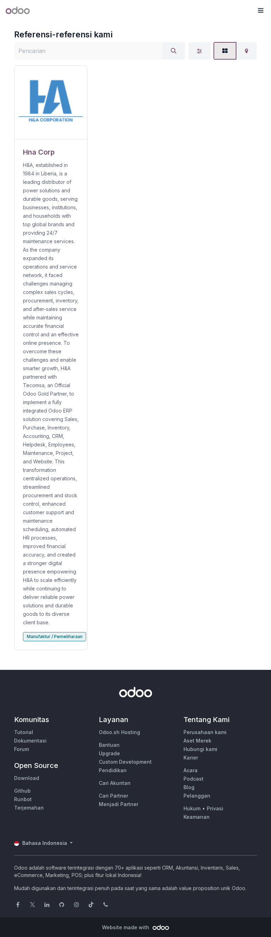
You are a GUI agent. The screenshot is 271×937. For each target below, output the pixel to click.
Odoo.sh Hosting (119, 732)
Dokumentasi (30, 741)
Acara (190, 770)
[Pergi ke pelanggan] (50, 102)
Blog (188, 787)
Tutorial (23, 732)
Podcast (193, 779)
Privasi (215, 808)
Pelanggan (196, 796)
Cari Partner (113, 796)
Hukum (191, 808)
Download (26, 778)
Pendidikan (113, 770)
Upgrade (109, 753)
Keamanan (196, 817)
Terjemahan (29, 808)
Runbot (23, 799)
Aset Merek (197, 741)
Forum (21, 749)
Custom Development (125, 762)
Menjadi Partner (118, 804)
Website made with (126, 927)
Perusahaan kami (205, 732)
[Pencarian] (173, 51)
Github (22, 791)
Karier (190, 758)
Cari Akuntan (115, 783)
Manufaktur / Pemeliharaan (55, 636)
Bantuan (109, 745)
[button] (260, 10)
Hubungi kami (200, 749)
